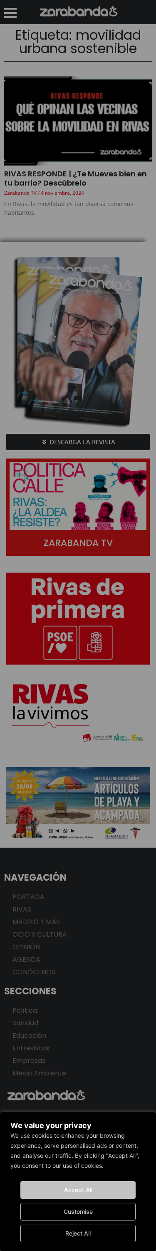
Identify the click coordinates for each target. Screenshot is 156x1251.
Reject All (78, 1233)
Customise (78, 1211)
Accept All (78, 1189)
